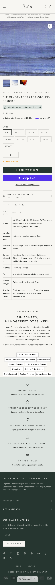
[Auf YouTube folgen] (38, 553)
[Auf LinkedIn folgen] (4, 557)
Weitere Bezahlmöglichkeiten (28, 184)
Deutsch (32, 566)
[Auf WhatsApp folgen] (11, 557)
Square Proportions (43, 374)
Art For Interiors (43, 359)
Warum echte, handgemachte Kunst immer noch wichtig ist (27, 345)
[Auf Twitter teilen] (16, 205)
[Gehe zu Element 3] (23, 83)
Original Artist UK (10, 374)
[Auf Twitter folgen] (11, 553)
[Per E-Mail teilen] (23, 205)
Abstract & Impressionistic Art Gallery (26, 93)
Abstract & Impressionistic (27, 354)
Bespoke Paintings (16, 364)
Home (7, 15)
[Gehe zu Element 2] (15, 83)
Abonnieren (14, 543)
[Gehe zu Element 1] (6, 83)
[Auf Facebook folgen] (4, 553)
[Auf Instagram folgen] (18, 553)
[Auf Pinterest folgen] (31, 553)
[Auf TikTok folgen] (45, 553)
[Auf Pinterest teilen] (19, 205)
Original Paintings (27, 374)
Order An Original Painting (36, 364)
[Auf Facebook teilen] (12, 205)
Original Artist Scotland (34, 369)
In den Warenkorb (27, 170)
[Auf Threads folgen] (24, 553)
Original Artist (17, 369)
